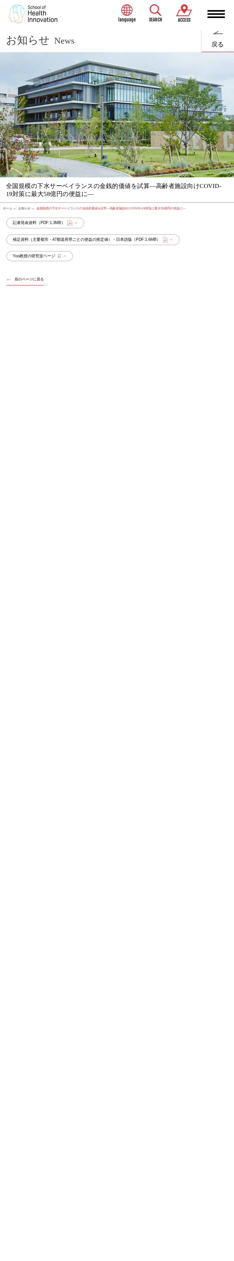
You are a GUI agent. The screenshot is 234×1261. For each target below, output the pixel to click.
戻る (217, 44)
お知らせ (24, 208)
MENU (216, 14)
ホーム (7, 208)
